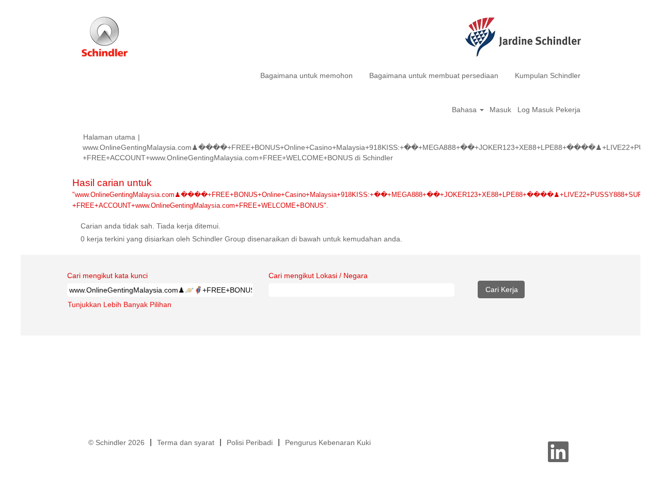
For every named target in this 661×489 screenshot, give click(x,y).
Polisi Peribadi (250, 442)
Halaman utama (109, 137)
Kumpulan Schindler (547, 75)
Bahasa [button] (465, 109)
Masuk (500, 109)
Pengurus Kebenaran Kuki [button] (328, 442)
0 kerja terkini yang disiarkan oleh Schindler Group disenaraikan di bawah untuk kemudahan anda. (241, 239)
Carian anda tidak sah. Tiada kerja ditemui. (151, 226)
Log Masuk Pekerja (548, 109)
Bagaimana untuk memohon (306, 75)
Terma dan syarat (185, 442)
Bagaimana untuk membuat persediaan (433, 75)
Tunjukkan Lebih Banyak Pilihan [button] (119, 304)
